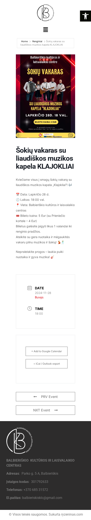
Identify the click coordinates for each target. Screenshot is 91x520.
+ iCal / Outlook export (46, 363)
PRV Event (49, 397)
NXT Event (41, 410)
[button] (85, 16)
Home (24, 41)
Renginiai (37, 41)
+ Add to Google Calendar (46, 351)
